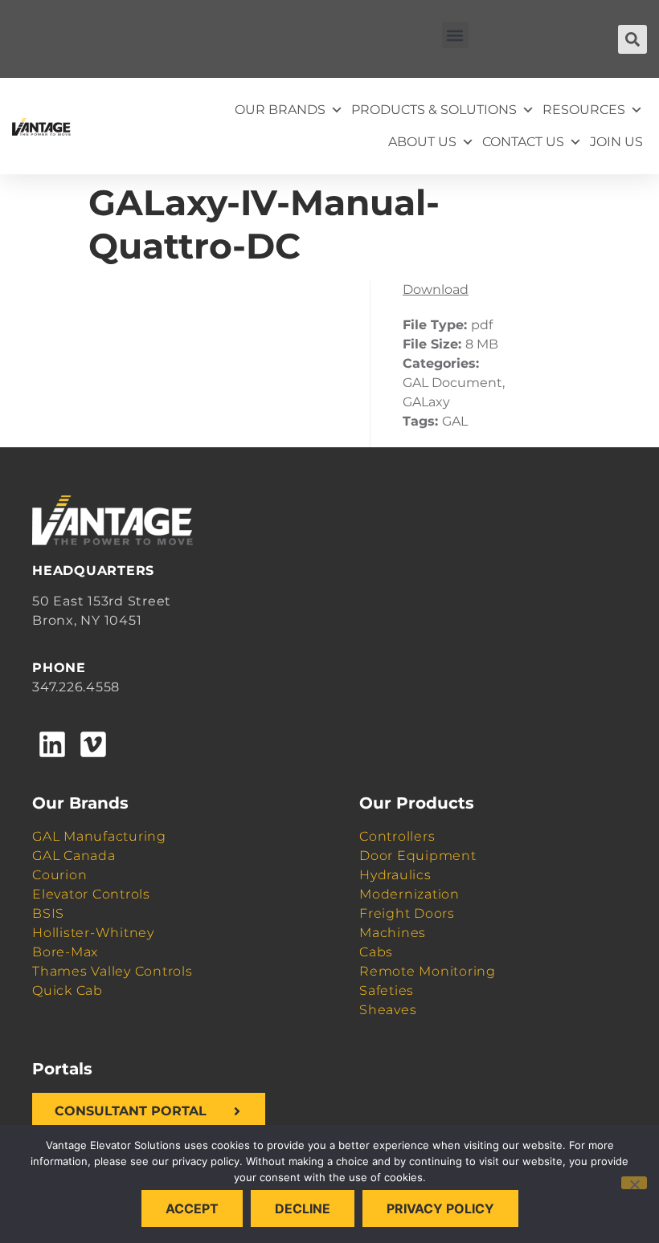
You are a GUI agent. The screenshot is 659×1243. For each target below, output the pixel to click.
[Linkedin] (52, 744)
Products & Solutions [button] (434, 109)
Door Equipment (418, 855)
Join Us (616, 141)
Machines (392, 932)
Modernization (409, 894)
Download (436, 289)
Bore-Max (65, 952)
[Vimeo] (92, 744)
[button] (455, 35)
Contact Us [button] (523, 141)
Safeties (386, 990)
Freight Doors (407, 913)
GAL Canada (74, 855)
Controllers (397, 836)
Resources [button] (583, 109)
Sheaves (387, 1009)
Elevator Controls (91, 894)
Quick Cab (67, 990)
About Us (422, 141)
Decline (302, 1208)
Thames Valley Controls (112, 971)
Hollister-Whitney (93, 932)
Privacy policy (440, 1208)
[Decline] (634, 1182)
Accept (192, 1208)
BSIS (48, 913)
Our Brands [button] (280, 109)
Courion (59, 874)
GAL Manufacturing (99, 836)
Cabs (376, 952)
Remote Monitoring (427, 971)
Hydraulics (395, 874)
